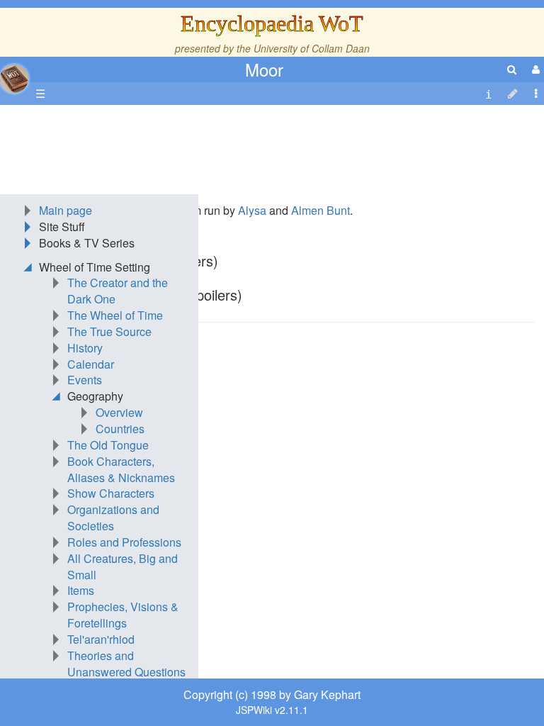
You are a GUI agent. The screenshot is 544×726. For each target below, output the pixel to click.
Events (84, 380)
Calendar (90, 364)
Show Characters (110, 493)
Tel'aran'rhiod (101, 639)
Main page (65, 210)
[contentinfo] (488, 94)
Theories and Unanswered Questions (126, 663)
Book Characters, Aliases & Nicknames (121, 469)
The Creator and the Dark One (117, 290)
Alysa (252, 210)
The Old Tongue (108, 445)
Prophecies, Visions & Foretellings (122, 614)
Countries (120, 428)
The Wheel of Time (115, 315)
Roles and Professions (124, 542)
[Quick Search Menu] (511, 69)
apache (14, 79)
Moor (264, 69)
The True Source (109, 331)
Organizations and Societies (113, 517)
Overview (119, 412)
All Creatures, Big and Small (122, 566)
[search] (511, 69)
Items (80, 590)
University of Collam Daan (312, 48)
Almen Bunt (320, 210)
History (85, 348)
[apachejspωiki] (14, 75)
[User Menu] (534, 69)
